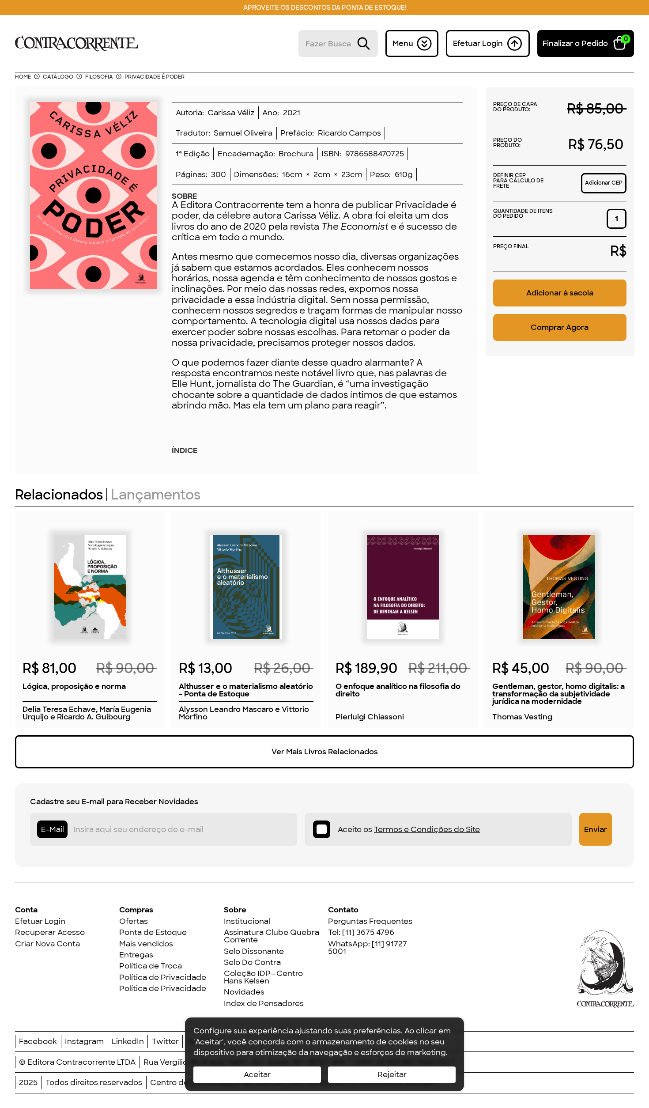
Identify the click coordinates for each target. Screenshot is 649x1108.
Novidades (244, 992)
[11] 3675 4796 (368, 932)
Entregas (136, 955)
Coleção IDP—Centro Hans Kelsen (263, 977)
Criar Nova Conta (47, 944)
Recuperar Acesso (50, 932)
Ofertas (133, 921)
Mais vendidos (146, 944)
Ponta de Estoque (153, 932)
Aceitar (257, 1074)
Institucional (247, 921)
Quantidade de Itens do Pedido (523, 214)
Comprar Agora (560, 327)
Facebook (38, 1041)
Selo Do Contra (252, 962)
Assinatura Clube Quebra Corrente (271, 936)
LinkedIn (128, 1041)
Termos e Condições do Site (427, 829)
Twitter (165, 1041)
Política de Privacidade (162, 977)
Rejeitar (392, 1074)
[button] (585, 43)
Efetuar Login (40, 921)
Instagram (84, 1041)
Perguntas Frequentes (370, 921)
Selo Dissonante (254, 951)
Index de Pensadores (264, 1003)
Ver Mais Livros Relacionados (325, 751)
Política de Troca (150, 966)
